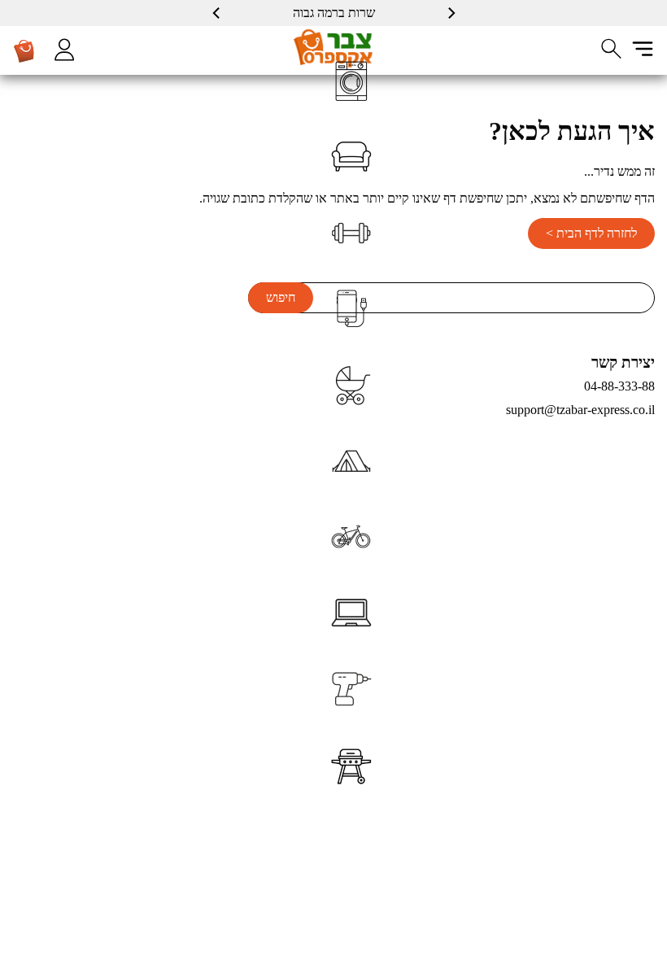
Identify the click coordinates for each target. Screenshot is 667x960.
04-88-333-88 (619, 386)
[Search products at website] (611, 48)
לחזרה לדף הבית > (591, 233)
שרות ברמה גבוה (334, 13)
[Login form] (64, 49)
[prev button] (450, 13)
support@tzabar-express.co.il (580, 410)
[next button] (217, 13)
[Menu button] (642, 49)
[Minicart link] (24, 50)
